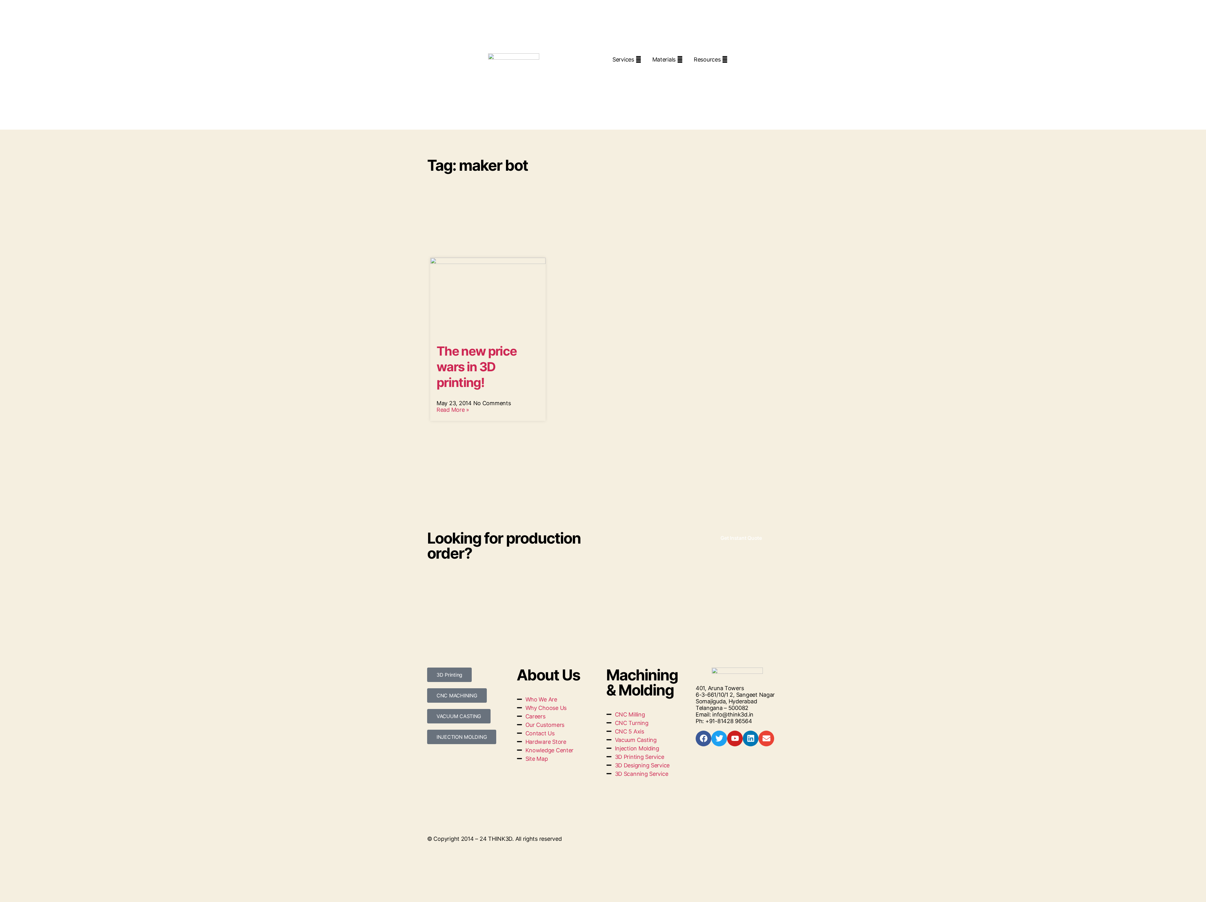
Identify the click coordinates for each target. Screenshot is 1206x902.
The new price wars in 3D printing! (477, 366)
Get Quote (635, 71)
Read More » (453, 409)
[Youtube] (735, 738)
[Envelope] (766, 738)
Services (623, 59)
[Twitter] (719, 738)
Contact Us (682, 71)
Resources (707, 59)
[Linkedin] (750, 738)
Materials (664, 59)
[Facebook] (703, 738)
